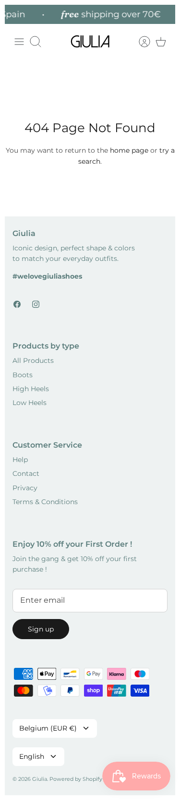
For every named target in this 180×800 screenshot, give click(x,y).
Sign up (41, 629)
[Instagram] (35, 304)
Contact (25, 473)
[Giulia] (90, 42)
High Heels (30, 388)
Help (20, 459)
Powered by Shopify (75, 779)
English (31, 756)
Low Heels (29, 402)
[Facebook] (17, 304)
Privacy (24, 488)
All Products (33, 360)
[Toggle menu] (19, 41)
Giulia (39, 779)
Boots (22, 375)
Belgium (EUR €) (48, 728)
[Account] (139, 41)
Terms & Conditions (45, 501)
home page (129, 150)
